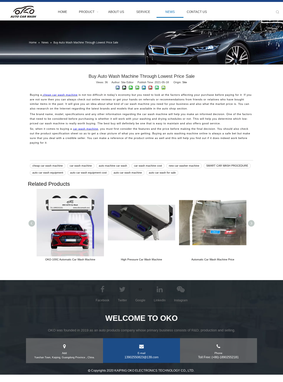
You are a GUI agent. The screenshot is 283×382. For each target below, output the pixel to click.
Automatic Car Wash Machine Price (212, 259)
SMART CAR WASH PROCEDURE (227, 165)
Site (184, 82)
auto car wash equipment (47, 172)
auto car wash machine (128, 172)
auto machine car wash (113, 165)
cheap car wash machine (47, 165)
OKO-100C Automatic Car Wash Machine (70, 259)
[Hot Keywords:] (277, 12)
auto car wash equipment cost (88, 172)
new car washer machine (184, 165)
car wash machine (81, 165)
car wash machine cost (148, 165)
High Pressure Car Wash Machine (141, 259)
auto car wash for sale (162, 172)
